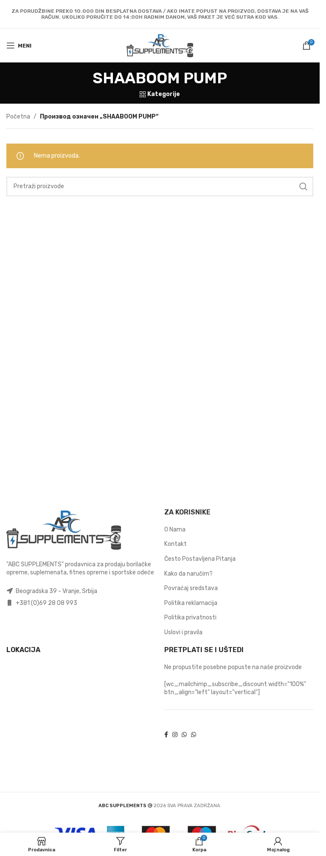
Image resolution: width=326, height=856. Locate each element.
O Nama (174, 529)
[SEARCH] (303, 186)
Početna (18, 116)
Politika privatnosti (190, 617)
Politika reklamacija (190, 603)
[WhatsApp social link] (184, 735)
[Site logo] (160, 45)
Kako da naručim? (188, 573)
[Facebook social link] (166, 735)
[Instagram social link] (174, 735)
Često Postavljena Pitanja (200, 558)
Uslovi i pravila (183, 632)
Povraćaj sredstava (191, 588)
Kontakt (175, 544)
